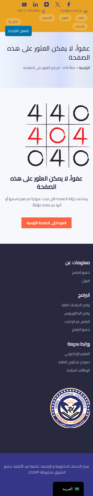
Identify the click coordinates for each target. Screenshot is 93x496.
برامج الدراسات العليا (76, 305)
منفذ (81, 18)
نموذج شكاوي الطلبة (74, 362)
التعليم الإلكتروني (77, 353)
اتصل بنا (13, 22)
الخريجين (47, 18)
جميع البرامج (81, 272)
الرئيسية (84, 67)
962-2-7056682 (29, 10)
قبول (86, 280)
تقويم (65, 18)
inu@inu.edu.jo (71, 10)
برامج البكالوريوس (77, 313)
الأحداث (79, 26)
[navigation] (68, 489)
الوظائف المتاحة (78, 370)
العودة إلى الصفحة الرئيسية (46, 222)
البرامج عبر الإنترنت (77, 321)
